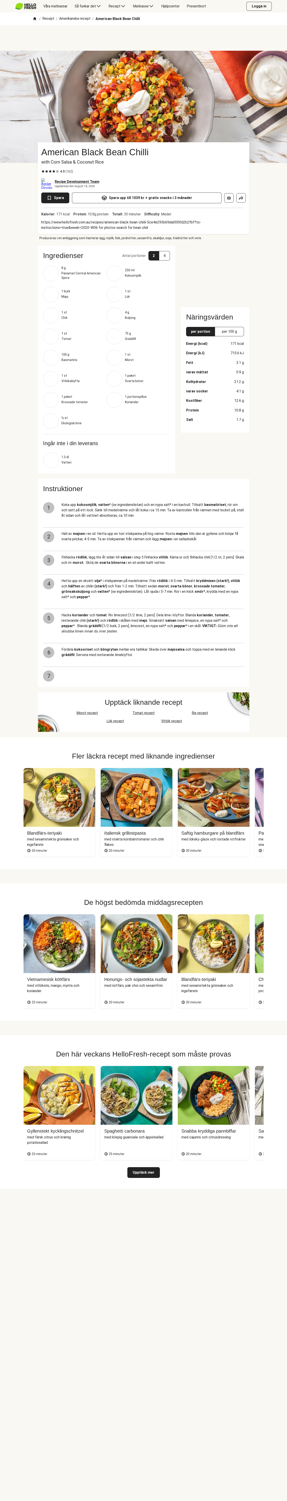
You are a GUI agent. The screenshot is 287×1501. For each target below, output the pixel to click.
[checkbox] (43, 171)
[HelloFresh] (25, 6)
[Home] (34, 19)
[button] (106, 255)
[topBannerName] (143, 38)
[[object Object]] (229, 198)
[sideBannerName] (215, 274)
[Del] (241, 198)
